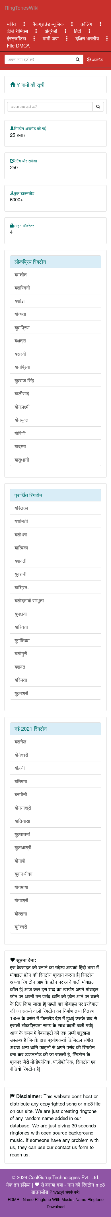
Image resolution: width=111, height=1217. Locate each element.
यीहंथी (20, 767)
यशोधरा (21, 534)
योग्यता (20, 313)
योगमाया (21, 886)
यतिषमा (21, 781)
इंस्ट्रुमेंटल (17, 38)
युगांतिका (22, 640)
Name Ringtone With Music (47, 1199)
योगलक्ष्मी (22, 406)
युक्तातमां (22, 834)
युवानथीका (23, 873)
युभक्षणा (21, 613)
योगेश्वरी (21, 754)
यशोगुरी (21, 653)
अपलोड (97, 59)
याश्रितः (22, 587)
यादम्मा (20, 446)
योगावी (20, 860)
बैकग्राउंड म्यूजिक (49, 23)
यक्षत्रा (20, 340)
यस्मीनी (21, 794)
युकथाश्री (23, 847)
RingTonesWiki (21, 7)
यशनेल (20, 741)
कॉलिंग (87, 23)
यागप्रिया (22, 366)
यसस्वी (20, 353)
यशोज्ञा (20, 300)
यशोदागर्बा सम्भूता (29, 600)
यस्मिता (21, 679)
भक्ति (12, 23)
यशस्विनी (22, 287)
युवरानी (20, 573)
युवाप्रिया (22, 327)
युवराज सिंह (24, 380)
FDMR (13, 1199)
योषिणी (20, 433)
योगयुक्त (21, 419)
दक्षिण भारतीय (87, 38)
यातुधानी (22, 459)
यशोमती (21, 520)
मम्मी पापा (51, 38)
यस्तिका (21, 507)
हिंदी (78, 30)
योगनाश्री (23, 807)
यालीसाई (22, 393)
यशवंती (20, 560)
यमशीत (21, 274)
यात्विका (21, 547)
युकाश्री (21, 693)
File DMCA (18, 45)
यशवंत (20, 666)
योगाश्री (21, 900)
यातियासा (22, 820)
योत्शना (21, 913)
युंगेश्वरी (21, 926)
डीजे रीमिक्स (18, 30)
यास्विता (21, 626)
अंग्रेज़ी (52, 30)
